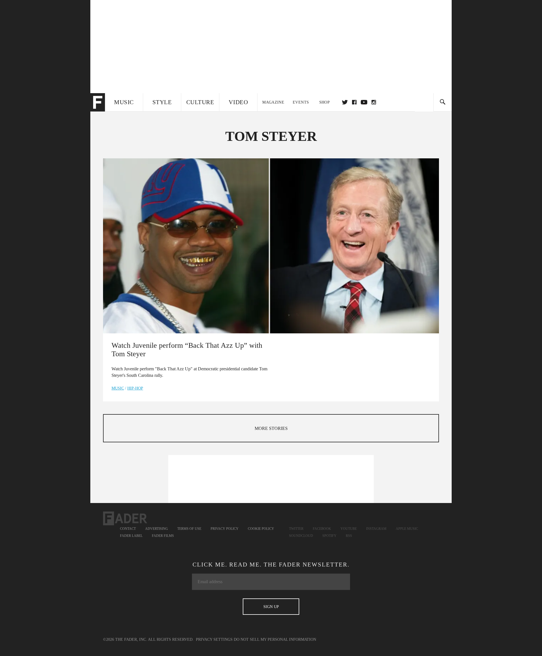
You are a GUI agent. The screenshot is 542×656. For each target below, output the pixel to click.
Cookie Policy (261, 529)
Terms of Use (189, 529)
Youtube (348, 529)
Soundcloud (301, 536)
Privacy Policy (225, 529)
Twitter (345, 102)
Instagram (376, 529)
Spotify (329, 536)
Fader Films (163, 536)
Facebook (322, 529)
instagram (373, 102)
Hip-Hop (135, 388)
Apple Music (407, 529)
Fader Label (131, 536)
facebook (354, 102)
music (118, 388)
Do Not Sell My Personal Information (275, 639)
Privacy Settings (214, 639)
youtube (364, 102)
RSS (349, 536)
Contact (128, 529)
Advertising (156, 529)
